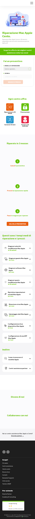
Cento (30, 433)
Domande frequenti (8, 478)
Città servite (6, 481)
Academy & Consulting (9, 497)
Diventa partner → (17, 436)
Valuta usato (6, 469)
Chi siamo (5, 463)
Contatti (4, 475)
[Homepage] (4, 2)
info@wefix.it (17, 516)
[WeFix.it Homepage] (4, 447)
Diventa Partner (7, 494)
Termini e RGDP (6, 484)
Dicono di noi (6, 472)
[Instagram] (8, 452)
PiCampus (25, 516)
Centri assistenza (7, 466)
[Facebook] (4, 452)
